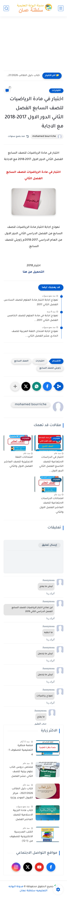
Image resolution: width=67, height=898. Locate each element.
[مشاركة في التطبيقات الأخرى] (15, 386)
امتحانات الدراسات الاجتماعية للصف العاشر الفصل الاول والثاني (51, 505)
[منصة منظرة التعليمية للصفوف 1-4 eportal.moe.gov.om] (48, 747)
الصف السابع (21, 361)
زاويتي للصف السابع (50, 368)
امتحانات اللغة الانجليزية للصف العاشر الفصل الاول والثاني (18, 462)
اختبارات (56, 90)
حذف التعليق (40, 724)
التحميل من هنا (33, 272)
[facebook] (50, 867)
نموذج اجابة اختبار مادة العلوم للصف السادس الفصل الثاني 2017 (31, 302)
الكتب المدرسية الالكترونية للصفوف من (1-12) (21, 837)
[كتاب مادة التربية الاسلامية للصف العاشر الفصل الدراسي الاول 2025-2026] (48, 812)
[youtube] (39, 867)
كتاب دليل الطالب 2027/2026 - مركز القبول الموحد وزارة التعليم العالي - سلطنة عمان (21, 794)
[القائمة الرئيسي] (60, 8)
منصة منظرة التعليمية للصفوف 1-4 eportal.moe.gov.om (20, 750)
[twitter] (27, 867)
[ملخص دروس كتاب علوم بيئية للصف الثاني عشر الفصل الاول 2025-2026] (48, 769)
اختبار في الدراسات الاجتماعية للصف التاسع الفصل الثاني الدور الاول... (51, 464)
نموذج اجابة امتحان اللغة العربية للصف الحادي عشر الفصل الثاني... (35, 334)
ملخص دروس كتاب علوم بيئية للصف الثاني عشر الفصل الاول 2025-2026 (21, 772)
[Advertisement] (33, 45)
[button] (47, 386)
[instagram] (16, 867)
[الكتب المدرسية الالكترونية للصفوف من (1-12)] (48, 834)
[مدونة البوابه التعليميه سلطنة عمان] (33, 8)
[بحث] (6, 8)
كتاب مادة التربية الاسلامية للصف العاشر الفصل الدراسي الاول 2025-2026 (21, 815)
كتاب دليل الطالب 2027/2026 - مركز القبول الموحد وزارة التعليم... (22, 75)
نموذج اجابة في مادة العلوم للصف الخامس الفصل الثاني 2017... (32, 318)
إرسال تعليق (49, 545)
